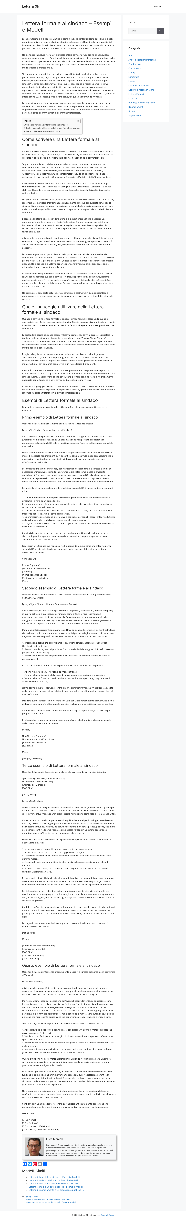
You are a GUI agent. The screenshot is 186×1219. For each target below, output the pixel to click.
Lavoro (131, 81)
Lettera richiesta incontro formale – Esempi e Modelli (47, 1199)
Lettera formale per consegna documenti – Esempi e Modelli (50, 1202)
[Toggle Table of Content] (77, 121)
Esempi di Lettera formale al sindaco (43, 131)
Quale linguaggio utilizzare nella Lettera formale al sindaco (53, 128)
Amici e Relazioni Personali (142, 60)
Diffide (131, 72)
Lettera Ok (30, 6)
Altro (130, 55)
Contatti (157, 6)
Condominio (134, 64)
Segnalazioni (134, 115)
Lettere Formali (31, 1197)
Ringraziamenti (135, 107)
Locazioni (133, 98)
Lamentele (133, 77)
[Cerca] (160, 31)
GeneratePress (107, 1215)
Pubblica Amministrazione (141, 102)
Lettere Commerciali (138, 85)
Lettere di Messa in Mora (141, 90)
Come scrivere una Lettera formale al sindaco (46, 125)
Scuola (131, 111)
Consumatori (134, 68)
